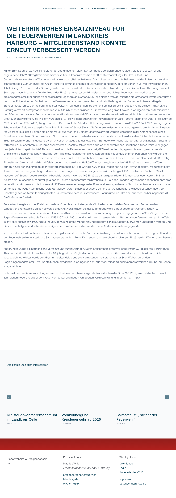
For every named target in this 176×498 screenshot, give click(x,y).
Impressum (126, 479)
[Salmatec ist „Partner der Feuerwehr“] (142, 390)
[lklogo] (18, 4)
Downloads (126, 463)
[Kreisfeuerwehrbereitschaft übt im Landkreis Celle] (33, 390)
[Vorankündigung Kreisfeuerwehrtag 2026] (88, 390)
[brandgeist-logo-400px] (26, 469)
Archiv (23, 57)
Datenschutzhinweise (132, 483)
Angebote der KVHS (131, 472)
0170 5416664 (71, 483)
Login (122, 468)
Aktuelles (57, 57)
